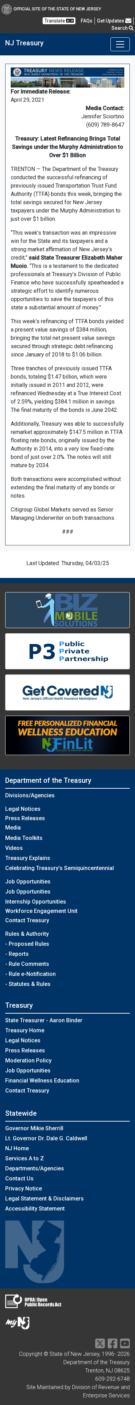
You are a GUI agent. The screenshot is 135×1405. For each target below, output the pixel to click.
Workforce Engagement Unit (41, 911)
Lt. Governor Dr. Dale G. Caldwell (46, 1138)
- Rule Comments (27, 964)
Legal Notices (22, 809)
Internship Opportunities (35, 901)
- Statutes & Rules (28, 984)
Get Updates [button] (111, 21)
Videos (14, 848)
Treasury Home (24, 1030)
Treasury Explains (27, 858)
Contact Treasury (27, 920)
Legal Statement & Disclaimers (44, 1198)
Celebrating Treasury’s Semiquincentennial (59, 868)
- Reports (17, 954)
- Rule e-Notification (30, 974)
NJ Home (17, 1148)
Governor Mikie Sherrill (34, 1128)
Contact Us (19, 1178)
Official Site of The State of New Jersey (57, 9)
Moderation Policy (28, 1060)
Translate (55, 21)
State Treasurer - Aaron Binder (43, 1020)
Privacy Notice (23, 1188)
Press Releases (25, 818)
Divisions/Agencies (30, 795)
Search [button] (120, 28)
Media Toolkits (24, 838)
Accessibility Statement (35, 1208)
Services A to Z (24, 1158)
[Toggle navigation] (120, 44)
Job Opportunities (28, 891)
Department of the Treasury (48, 780)
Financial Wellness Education (42, 1080)
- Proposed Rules (27, 944)
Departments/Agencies (34, 1168)
